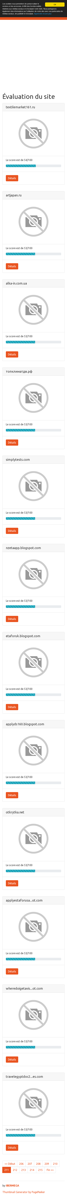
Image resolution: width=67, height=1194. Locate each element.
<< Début (10, 1163)
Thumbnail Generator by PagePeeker (23, 1192)
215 (40, 1169)
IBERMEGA (12, 1185)
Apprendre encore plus (42, 13)
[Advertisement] (33, 57)
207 (30, 1163)
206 (21, 1163)
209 (47, 1163)
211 (6, 1169)
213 (23, 1169)
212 (15, 1169)
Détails (12, 178)
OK (55, 4)
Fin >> (50, 1169)
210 (55, 1163)
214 (32, 1169)
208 (38, 1163)
